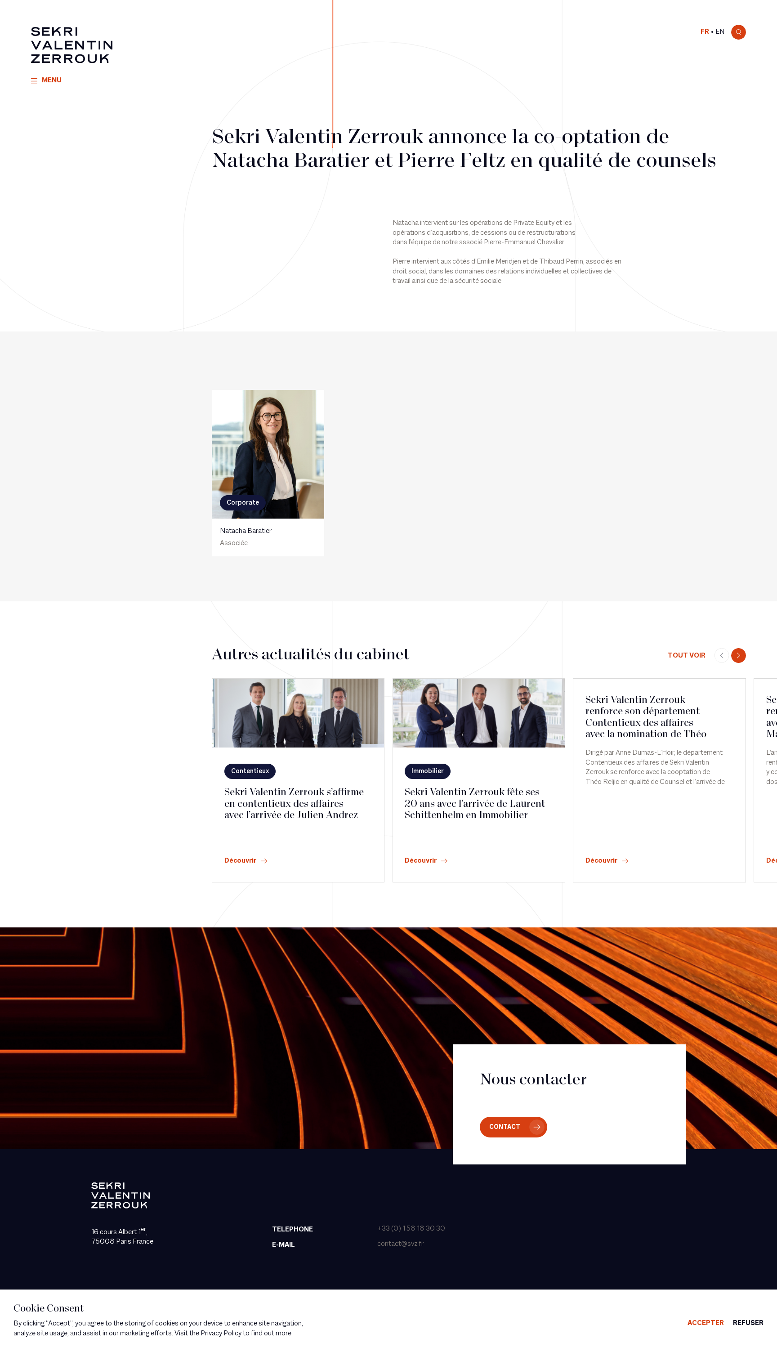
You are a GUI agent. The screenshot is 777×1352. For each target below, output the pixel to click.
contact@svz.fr (400, 1244)
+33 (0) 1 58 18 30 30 (411, 1229)
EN (719, 32)
